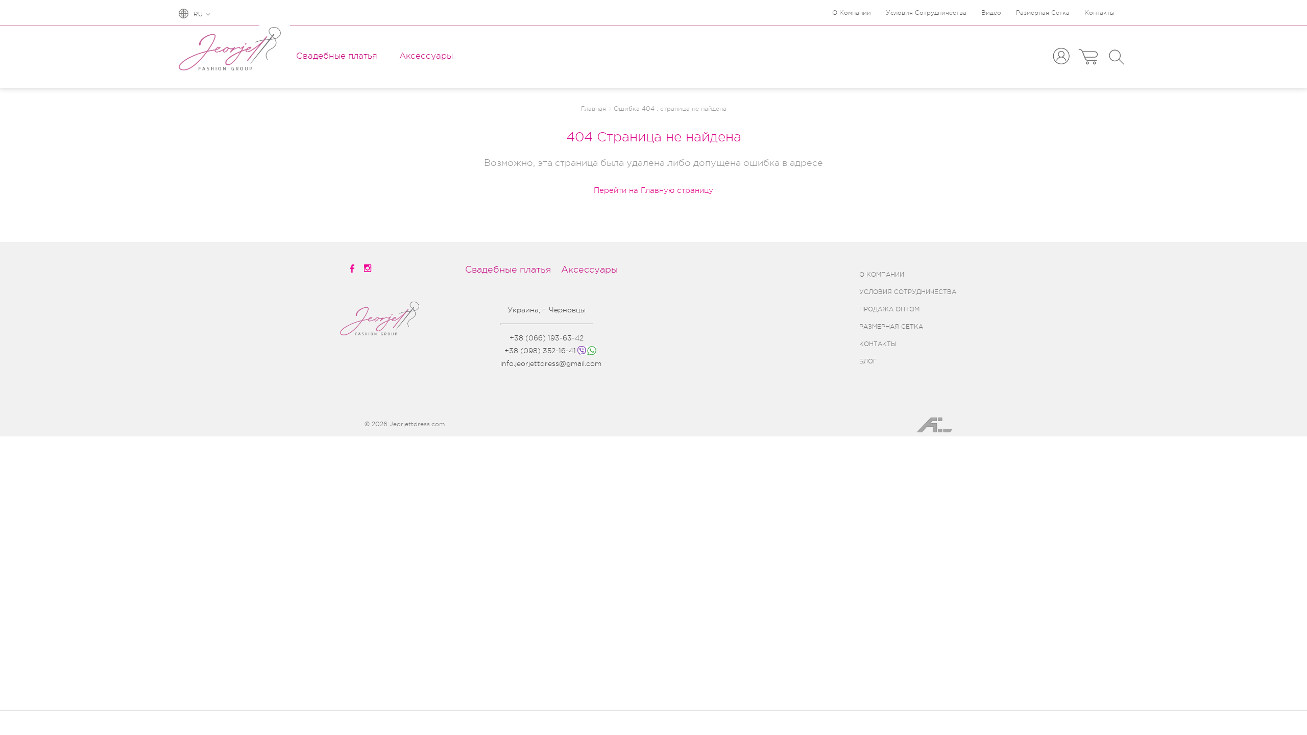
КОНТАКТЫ (877, 344)
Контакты (1099, 12)
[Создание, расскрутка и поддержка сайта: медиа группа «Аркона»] (930, 430)
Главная (593, 108)
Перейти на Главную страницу (653, 190)
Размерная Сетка (1043, 12)
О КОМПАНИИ (881, 274)
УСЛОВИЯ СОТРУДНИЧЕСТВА (907, 292)
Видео (991, 12)
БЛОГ (868, 361)
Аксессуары (426, 56)
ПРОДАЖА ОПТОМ (889, 309)
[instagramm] (368, 268)
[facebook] (352, 268)
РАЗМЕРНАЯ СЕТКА (891, 326)
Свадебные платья (336, 56)
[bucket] (1088, 56)
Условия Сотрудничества (926, 12)
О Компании (851, 12)
